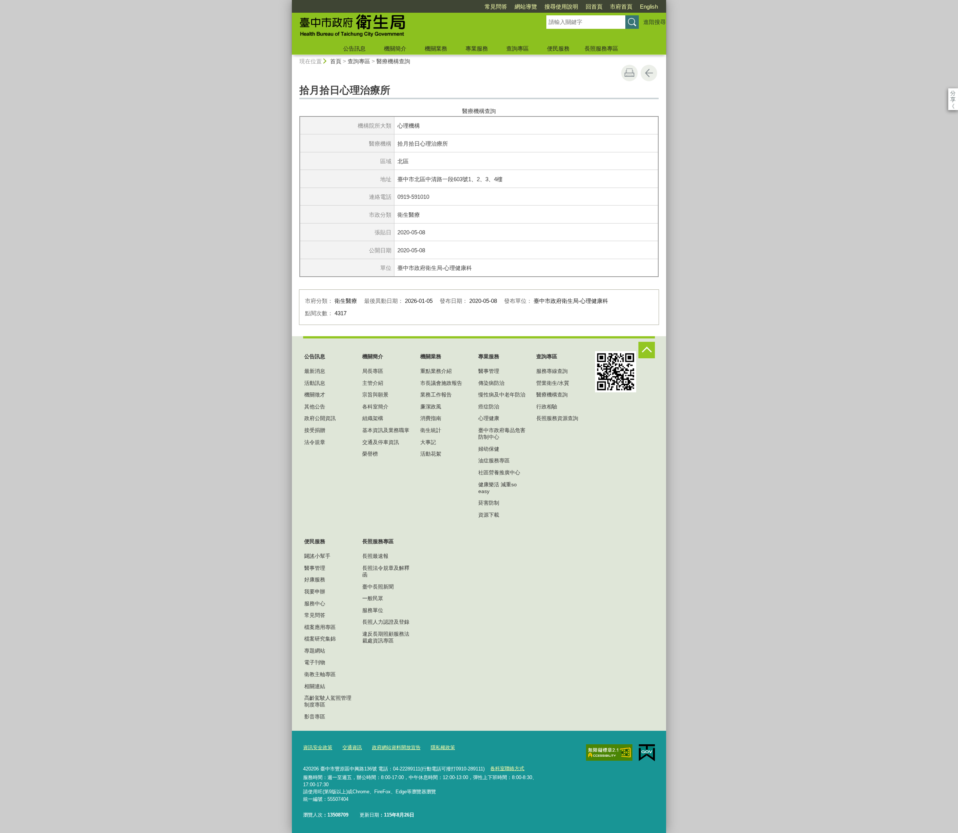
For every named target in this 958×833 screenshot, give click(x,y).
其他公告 (314, 407)
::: (288, 3)
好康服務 (314, 580)
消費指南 (430, 418)
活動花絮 (430, 454)
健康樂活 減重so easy (497, 487)
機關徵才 (314, 395)
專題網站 (314, 651)
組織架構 (372, 418)
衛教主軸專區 (320, 674)
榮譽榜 (370, 454)
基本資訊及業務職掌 (385, 430)
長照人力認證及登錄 (385, 622)
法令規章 (314, 442)
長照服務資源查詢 (557, 418)
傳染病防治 (491, 383)
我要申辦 (314, 592)
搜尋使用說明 (561, 6)
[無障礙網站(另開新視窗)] (609, 752)
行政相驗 (546, 407)
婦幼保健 (488, 449)
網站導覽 (526, 6)
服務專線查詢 (552, 371)
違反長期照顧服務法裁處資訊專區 (385, 637)
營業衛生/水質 (552, 383)
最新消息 (314, 371)
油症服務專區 (494, 460)
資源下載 (488, 515)
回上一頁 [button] (649, 73)
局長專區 (372, 371)
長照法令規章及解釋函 (385, 571)
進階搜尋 (654, 22)
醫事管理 (488, 371)
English (649, 6)
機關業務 (436, 48)
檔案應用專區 (320, 627)
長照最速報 (375, 556)
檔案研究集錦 (320, 639)
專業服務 (477, 48)
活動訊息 (314, 383)
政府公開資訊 (320, 418)
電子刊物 (314, 662)
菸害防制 (488, 503)
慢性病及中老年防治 (501, 395)
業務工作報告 (436, 395)
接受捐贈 (314, 430)
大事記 (428, 442)
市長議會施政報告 (441, 383)
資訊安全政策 (317, 747)
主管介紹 (372, 383)
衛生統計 (430, 430)
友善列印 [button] (629, 73)
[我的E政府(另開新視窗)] (647, 752)
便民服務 (558, 48)
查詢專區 (517, 48)
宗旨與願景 (375, 395)
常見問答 (496, 6)
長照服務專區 (601, 48)
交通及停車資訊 (380, 442)
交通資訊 (352, 747)
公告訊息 (354, 48)
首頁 (335, 61)
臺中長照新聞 (378, 587)
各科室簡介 (375, 407)
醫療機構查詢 (393, 61)
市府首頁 (621, 6)
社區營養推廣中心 (499, 472)
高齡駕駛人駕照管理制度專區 (327, 701)
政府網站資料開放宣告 (396, 747)
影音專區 (314, 717)
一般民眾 (372, 598)
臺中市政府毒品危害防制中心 (501, 433)
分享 (953, 93)
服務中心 (314, 603)
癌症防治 (488, 407)
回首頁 (594, 6)
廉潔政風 (430, 407)
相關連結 (314, 686)
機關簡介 (395, 48)
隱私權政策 (443, 747)
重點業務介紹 (436, 371)
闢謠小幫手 (317, 556)
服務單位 (372, 610)
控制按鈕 (646, 350)
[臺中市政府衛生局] (410, 27)
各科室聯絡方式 (507, 768)
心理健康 (488, 418)
